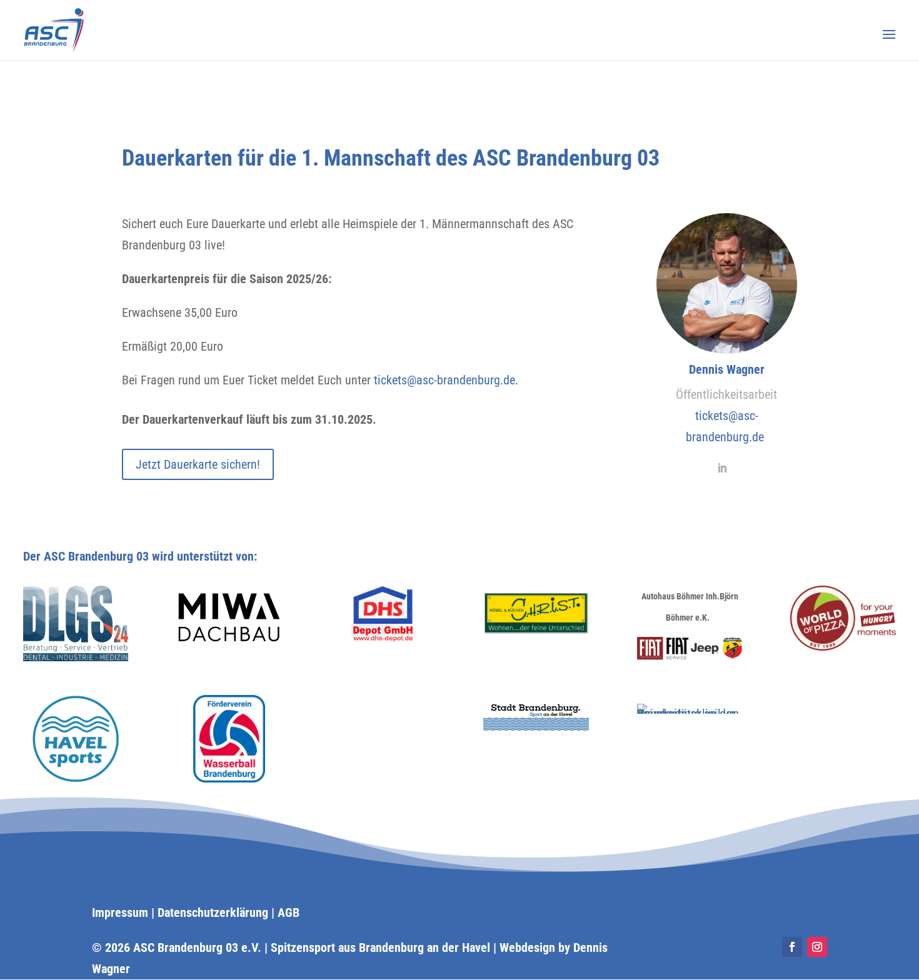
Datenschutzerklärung (213, 912)
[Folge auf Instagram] (817, 947)
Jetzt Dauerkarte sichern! (198, 464)
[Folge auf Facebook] (792, 947)
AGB (288, 912)
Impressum (120, 912)
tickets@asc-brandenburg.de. (446, 380)
